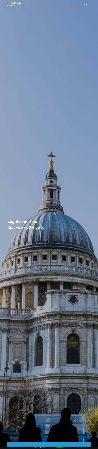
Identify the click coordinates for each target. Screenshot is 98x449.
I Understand (59, 447)
